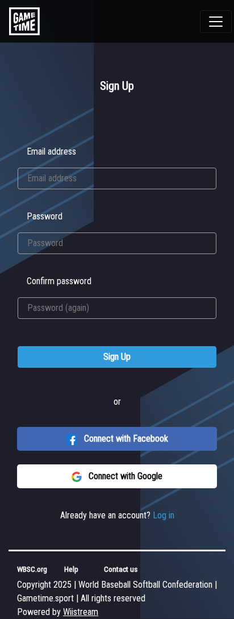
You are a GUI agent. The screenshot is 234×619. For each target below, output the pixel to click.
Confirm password (59, 281)
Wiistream (80, 611)
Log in (163, 515)
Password (44, 216)
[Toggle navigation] (216, 21)
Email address (51, 151)
